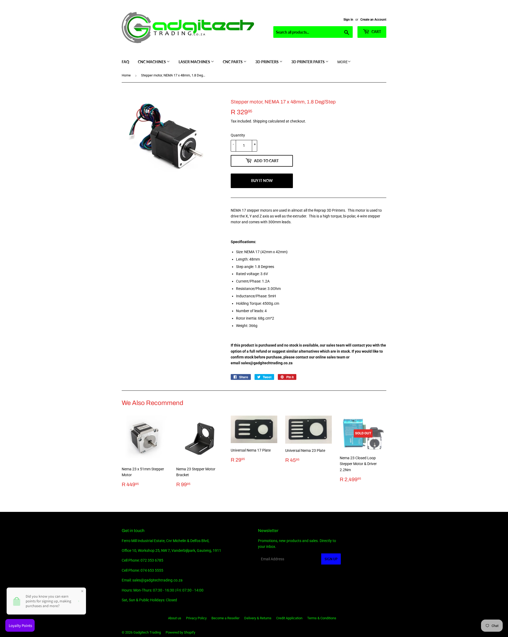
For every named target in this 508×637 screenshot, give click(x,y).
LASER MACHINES (195, 62)
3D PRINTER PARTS (308, 62)
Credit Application (289, 618)
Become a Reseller (225, 618)
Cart (376, 31)
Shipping (260, 121)
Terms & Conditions (321, 618)
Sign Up (331, 559)
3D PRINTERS (267, 62)
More (342, 62)
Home (126, 75)
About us (174, 618)
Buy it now (262, 180)
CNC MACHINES (152, 62)
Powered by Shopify (180, 632)
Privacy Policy (196, 618)
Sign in (348, 19)
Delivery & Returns (257, 618)
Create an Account (373, 19)
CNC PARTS (233, 62)
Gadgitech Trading (147, 632)
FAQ (125, 62)
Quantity (238, 135)
